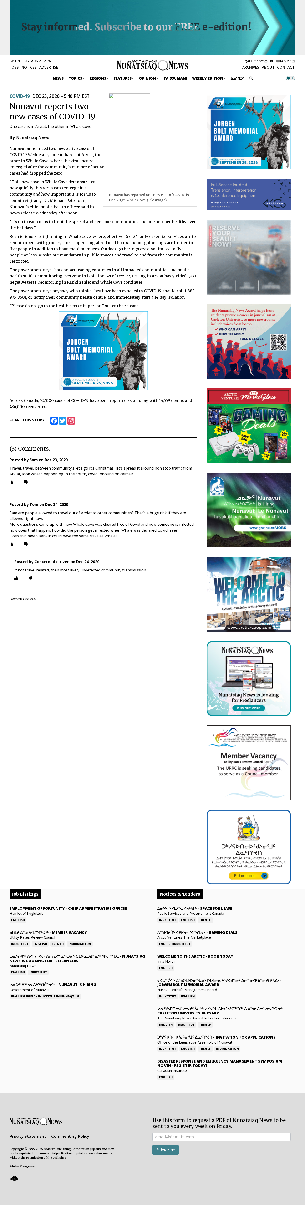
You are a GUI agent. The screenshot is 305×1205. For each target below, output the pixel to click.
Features (123, 78)
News (58, 78)
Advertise (48, 67)
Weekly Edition (207, 78)
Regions (98, 78)
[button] (14, 1178)
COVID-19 (20, 96)
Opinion (147, 78)
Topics (75, 78)
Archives (250, 67)
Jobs (14, 67)
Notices (29, 67)
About (268, 67)
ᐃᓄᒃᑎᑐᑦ (237, 78)
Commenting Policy (70, 1136)
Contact (286, 67)
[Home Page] (152, 65)
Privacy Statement (28, 1136)
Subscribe (165, 1150)
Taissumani (175, 78)
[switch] (290, 78)
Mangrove (27, 1166)
